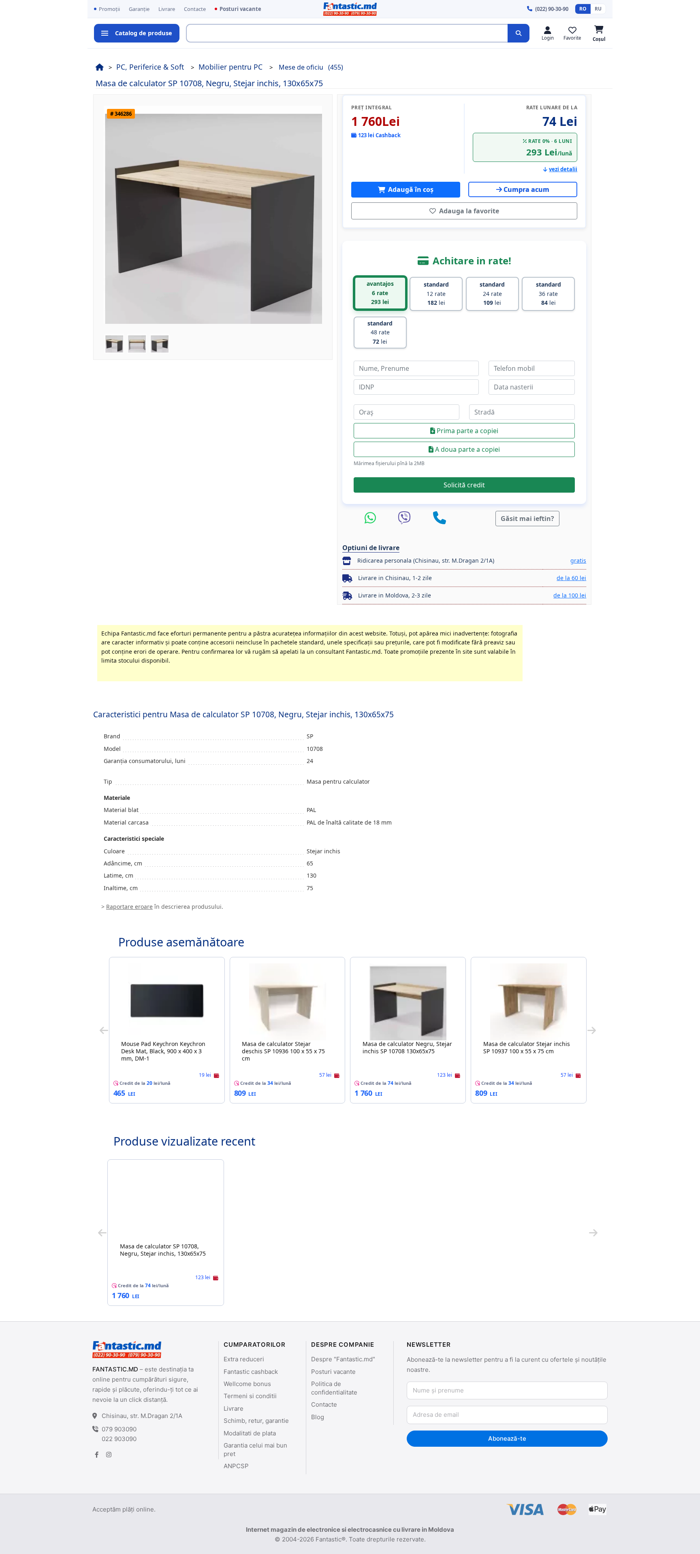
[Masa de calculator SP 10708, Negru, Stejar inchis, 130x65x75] (165, 1204)
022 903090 (119, 1439)
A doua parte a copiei (466, 449)
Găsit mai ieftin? (527, 518)
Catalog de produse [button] (143, 33)
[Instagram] (108, 1454)
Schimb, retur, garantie (256, 1420)
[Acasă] (100, 67)
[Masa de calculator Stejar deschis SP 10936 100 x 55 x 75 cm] (287, 1001)
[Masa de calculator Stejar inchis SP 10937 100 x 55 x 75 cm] (528, 1001)
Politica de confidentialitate (334, 1388)
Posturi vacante (240, 9)
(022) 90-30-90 (551, 9)
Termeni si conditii (250, 1396)
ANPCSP (236, 1466)
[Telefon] (439, 518)
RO (583, 8)
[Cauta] (518, 33)
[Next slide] (592, 1030)
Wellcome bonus (247, 1384)
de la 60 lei (571, 578)
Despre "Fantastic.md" (343, 1359)
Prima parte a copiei (466, 430)
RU (598, 8)
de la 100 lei (569, 595)
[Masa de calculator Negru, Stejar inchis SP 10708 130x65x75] (407, 1001)
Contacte (195, 9)
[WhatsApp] (372, 518)
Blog (317, 1417)
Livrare (166, 9)
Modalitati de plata (250, 1433)
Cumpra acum (526, 189)
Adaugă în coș (409, 189)
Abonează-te (507, 1438)
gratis (578, 560)
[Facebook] (96, 1454)
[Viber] (406, 518)
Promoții (109, 9)
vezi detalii (563, 169)
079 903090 (119, 1429)
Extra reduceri (244, 1359)
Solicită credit (464, 484)
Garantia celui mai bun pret (255, 1449)
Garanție (139, 9)
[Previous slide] (104, 1030)
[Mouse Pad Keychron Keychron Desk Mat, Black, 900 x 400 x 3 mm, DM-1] (166, 1001)
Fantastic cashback (251, 1371)
